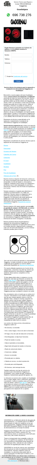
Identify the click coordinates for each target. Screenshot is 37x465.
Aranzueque (7, 148)
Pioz (5, 170)
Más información (12, 460)
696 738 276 (21, 15)
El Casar (6, 160)
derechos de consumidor (27, 265)
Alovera (6, 145)
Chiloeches (7, 157)
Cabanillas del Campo (10, 154)
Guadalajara (7, 163)
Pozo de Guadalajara (10, 173)
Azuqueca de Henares (10, 151)
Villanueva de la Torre (10, 176)
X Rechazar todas (23, 460)
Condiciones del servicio (20, 76)
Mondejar (6, 167)
